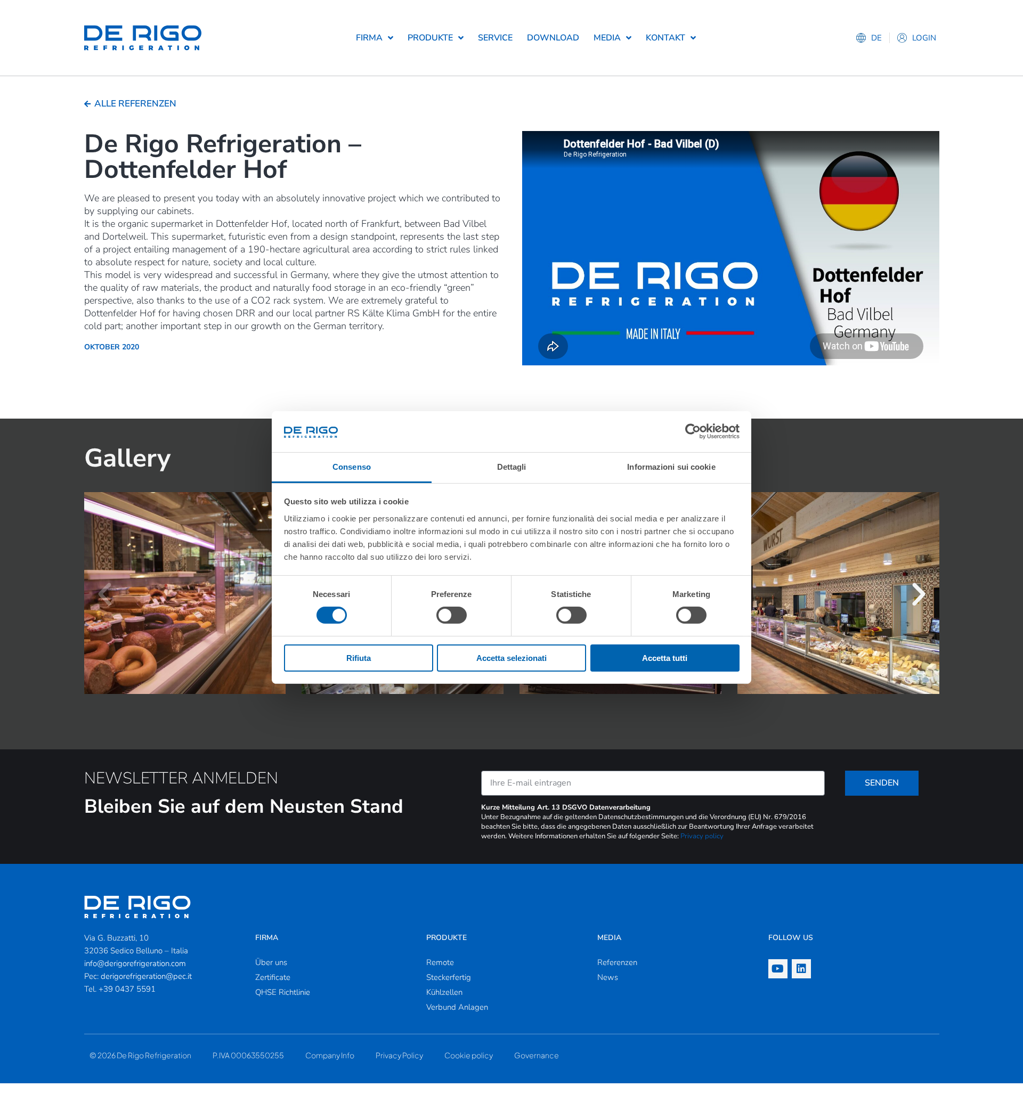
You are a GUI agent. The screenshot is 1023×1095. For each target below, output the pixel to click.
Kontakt (665, 38)
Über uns (271, 962)
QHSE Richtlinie (282, 992)
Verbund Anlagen (457, 1007)
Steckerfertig (448, 977)
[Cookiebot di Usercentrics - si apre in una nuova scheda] (693, 431)
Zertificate (272, 977)
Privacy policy (702, 836)
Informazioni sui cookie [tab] (671, 466)
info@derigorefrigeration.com (135, 963)
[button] (105, 594)
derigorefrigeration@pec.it (146, 976)
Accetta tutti (664, 658)
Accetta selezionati (511, 658)
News (607, 977)
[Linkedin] (801, 968)
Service (495, 38)
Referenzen (617, 962)
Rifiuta (358, 658)
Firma (369, 38)
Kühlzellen (444, 992)
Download (553, 38)
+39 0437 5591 (127, 989)
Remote (440, 962)
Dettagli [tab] (511, 466)
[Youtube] (777, 968)
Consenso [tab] (351, 466)
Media (607, 38)
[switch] (451, 615)
